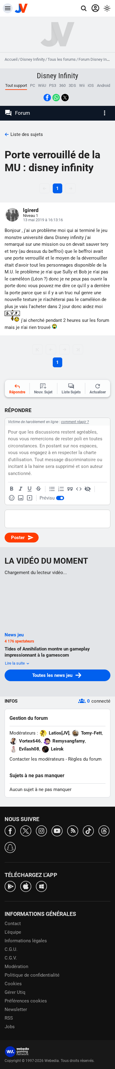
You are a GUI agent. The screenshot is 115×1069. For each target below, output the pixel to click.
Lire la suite (15, 663)
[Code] (78, 489)
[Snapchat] (10, 847)
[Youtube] (57, 830)
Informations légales (26, 941)
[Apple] (25, 886)
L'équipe (13, 932)
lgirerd (31, 210)
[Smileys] (11, 498)
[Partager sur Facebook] (47, 97)
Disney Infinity (32, 59)
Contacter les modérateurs (37, 759)
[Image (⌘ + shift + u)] (20, 498)
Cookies (13, 983)
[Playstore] (10, 886)
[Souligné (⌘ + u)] (29, 489)
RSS (9, 1018)
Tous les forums (62, 59)
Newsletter (16, 1009)
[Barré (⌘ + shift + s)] (38, 489)
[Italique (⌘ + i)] (20, 489)
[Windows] (41, 886)
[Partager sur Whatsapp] (56, 97)
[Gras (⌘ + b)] (11, 489)
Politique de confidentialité (32, 975)
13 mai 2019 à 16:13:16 (43, 220)
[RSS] (72, 830)
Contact (13, 923)
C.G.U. (11, 949)
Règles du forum (85, 759)
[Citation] (70, 489)
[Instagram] (41, 830)
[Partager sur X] (65, 97)
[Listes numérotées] (61, 489)
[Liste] (52, 489)
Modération (16, 966)
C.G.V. (11, 958)
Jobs (10, 1026)
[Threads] (103, 830)
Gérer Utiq (15, 992)
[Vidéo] (29, 498)
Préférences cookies (26, 1001)
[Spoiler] (87, 489)
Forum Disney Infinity (97, 59)
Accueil (11, 59)
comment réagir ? (75, 422)
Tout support (16, 85)
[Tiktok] (88, 830)
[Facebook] (10, 830)
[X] (25, 830)
